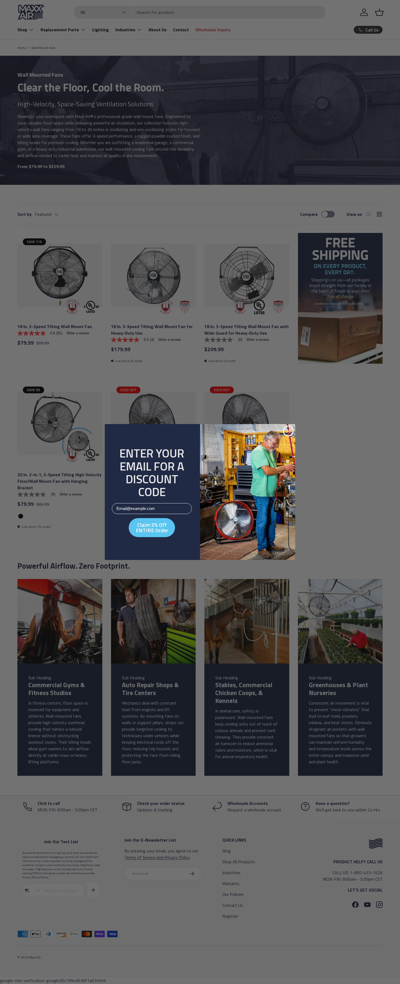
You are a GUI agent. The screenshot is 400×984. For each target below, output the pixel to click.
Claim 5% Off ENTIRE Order (152, 527)
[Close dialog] (288, 431)
